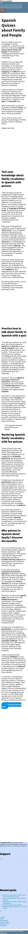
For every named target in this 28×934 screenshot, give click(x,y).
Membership (4, 920)
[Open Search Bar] (22, 6)
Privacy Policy (4, 923)
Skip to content (6, 1)
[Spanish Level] (6, 3)
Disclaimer (3, 925)
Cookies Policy (4, 922)
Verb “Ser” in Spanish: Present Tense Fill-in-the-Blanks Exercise (14, 895)
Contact (2, 917)
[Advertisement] (14, 146)
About (2, 919)
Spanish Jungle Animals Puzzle (12, 905)
